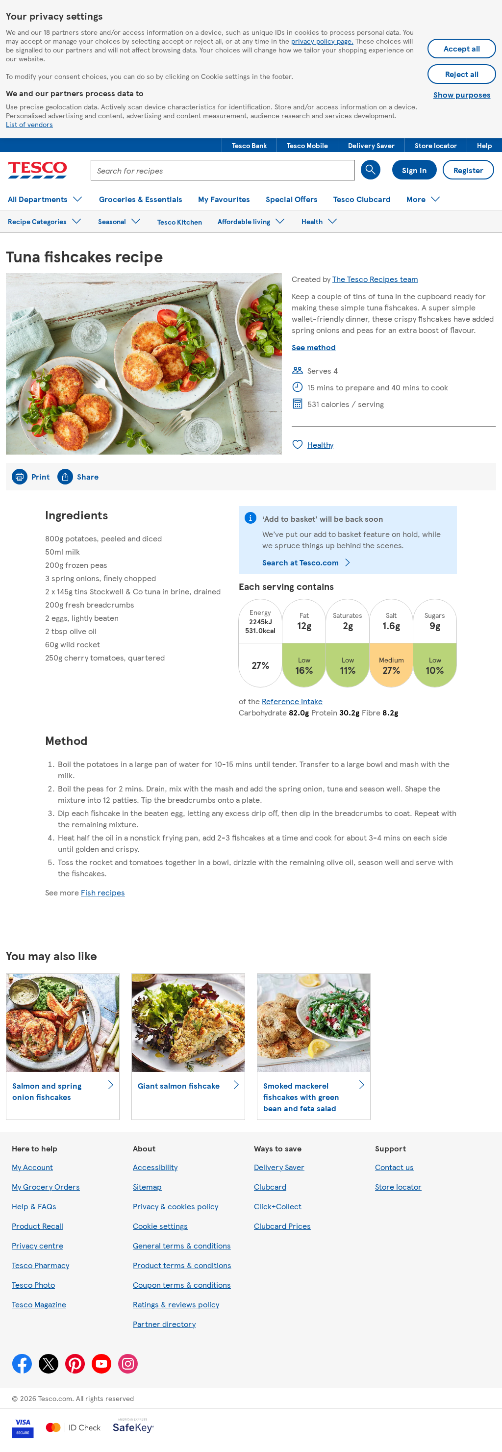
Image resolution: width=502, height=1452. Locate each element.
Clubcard (270, 1186)
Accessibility (155, 1166)
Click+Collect (277, 1206)
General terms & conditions (182, 1245)
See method (314, 347)
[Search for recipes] (370, 169)
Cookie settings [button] (160, 1225)
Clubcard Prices (282, 1225)
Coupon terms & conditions (182, 1284)
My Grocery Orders (46, 1186)
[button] (249, 145)
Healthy (320, 444)
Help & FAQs (34, 1206)
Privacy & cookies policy (175, 1206)
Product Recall (37, 1225)
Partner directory (164, 1323)
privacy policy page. (322, 41)
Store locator (398, 1186)
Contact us (394, 1166)
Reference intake (292, 701)
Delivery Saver (279, 1166)
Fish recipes (103, 892)
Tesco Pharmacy (40, 1265)
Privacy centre (37, 1245)
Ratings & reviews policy (176, 1304)
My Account (32, 1166)
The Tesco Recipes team (375, 278)
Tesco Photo (33, 1284)
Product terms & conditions (182, 1265)
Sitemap (147, 1186)
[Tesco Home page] (37, 170)
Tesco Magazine (39, 1304)
